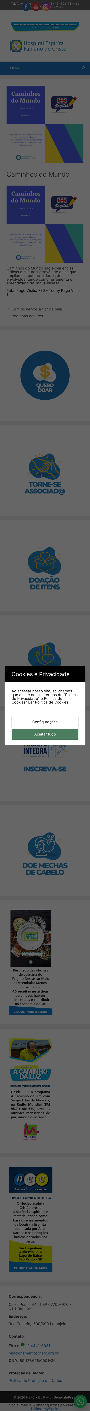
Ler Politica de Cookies (48, 702)
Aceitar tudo (45, 734)
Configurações (45, 722)
